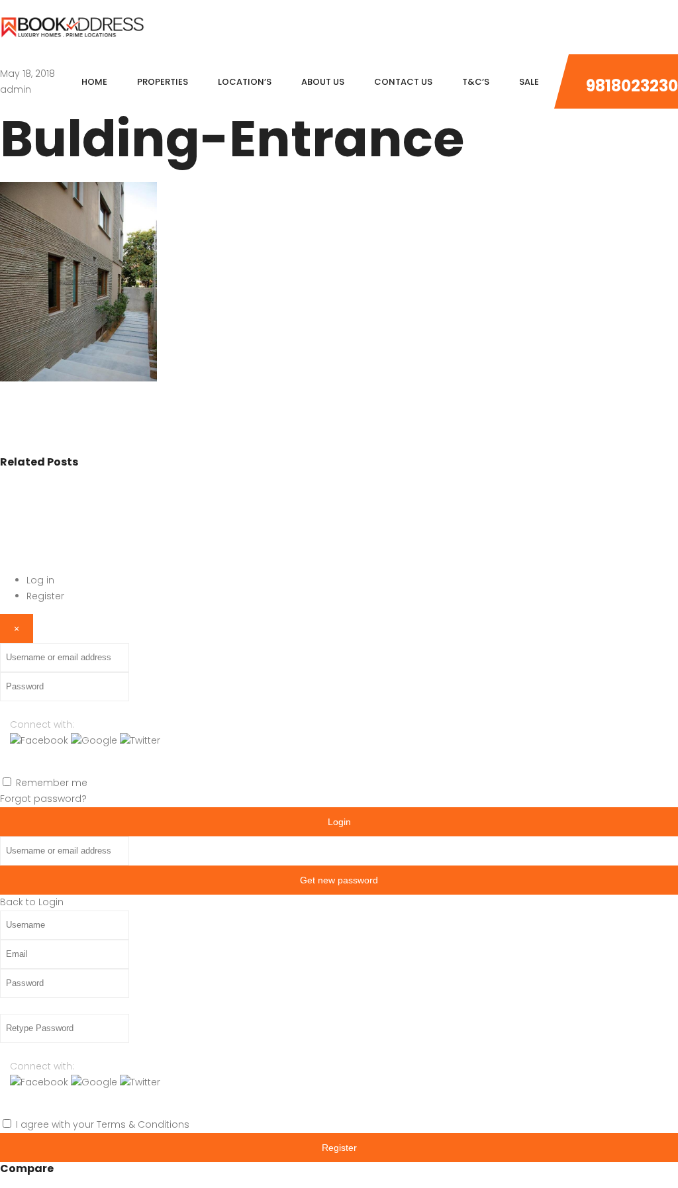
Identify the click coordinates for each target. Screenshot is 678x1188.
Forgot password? (43, 798)
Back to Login (32, 902)
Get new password (339, 880)
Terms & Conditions (143, 1124)
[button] (40, 740)
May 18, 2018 (27, 73)
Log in (40, 580)
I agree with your (102, 1124)
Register (45, 596)
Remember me (51, 782)
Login (339, 822)
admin (15, 89)
